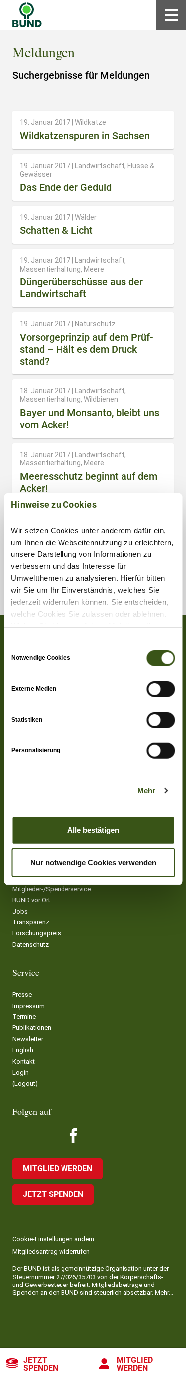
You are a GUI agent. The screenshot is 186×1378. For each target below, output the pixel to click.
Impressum (28, 1006)
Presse (22, 994)
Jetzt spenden (40, 1364)
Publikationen (31, 1027)
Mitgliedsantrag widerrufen (51, 1251)
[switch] (160, 689)
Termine (24, 1016)
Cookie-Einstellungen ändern (53, 1239)
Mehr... (164, 1292)
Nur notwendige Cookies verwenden (93, 862)
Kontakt (23, 1061)
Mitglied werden (57, 1168)
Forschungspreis (36, 933)
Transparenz (30, 922)
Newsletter (27, 1039)
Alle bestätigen (93, 830)
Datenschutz (30, 944)
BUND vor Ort (31, 900)
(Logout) (25, 1083)
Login (20, 1072)
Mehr (146, 790)
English (22, 1050)
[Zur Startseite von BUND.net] (27, 14)
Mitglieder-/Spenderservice (51, 889)
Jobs (20, 911)
